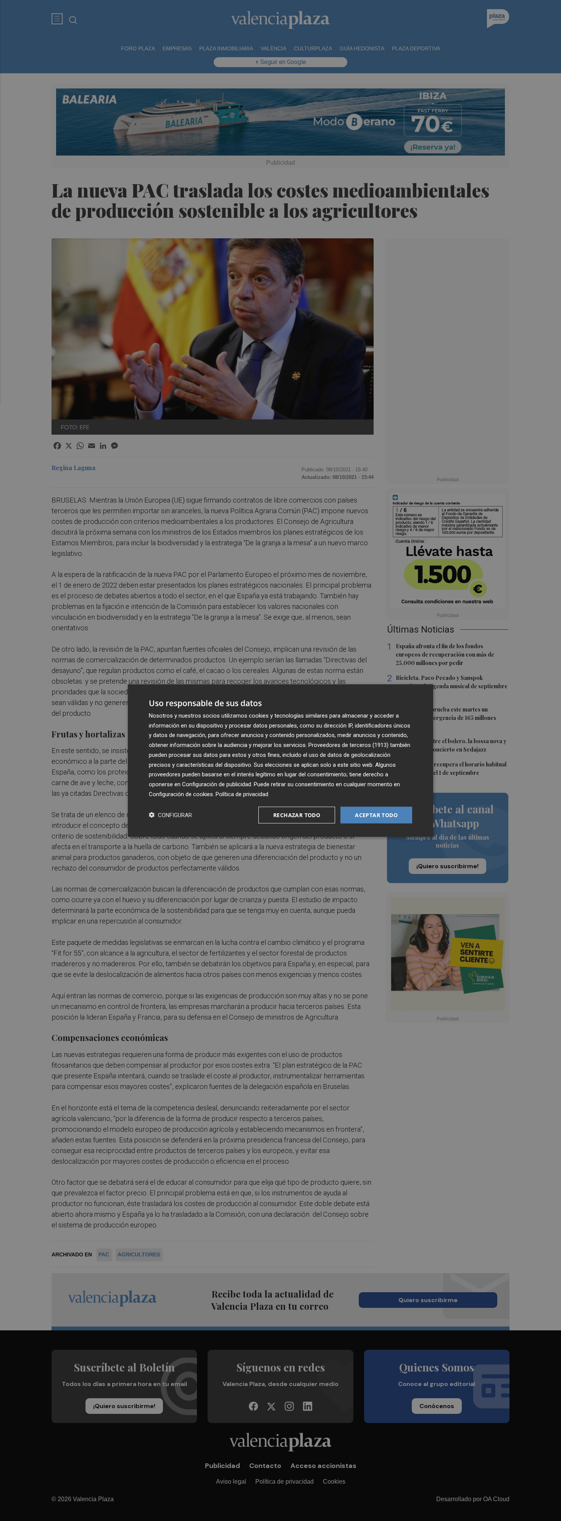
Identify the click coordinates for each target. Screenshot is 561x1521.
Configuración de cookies (181, 793)
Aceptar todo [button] (376, 814)
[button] (170, 815)
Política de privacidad (242, 793)
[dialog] (280, 760)
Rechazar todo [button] (296, 814)
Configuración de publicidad (216, 784)
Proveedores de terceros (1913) (348, 745)
